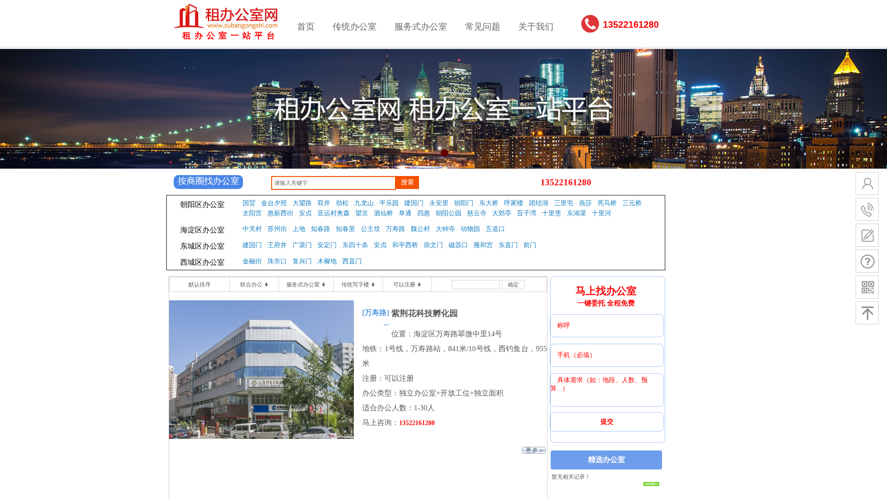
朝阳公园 (449, 213)
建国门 (414, 203)
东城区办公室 (202, 246)
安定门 (327, 245)
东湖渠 (576, 213)
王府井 (277, 245)
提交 (607, 421)
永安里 (439, 203)
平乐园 (389, 203)
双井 (323, 203)
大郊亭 (501, 213)
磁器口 (458, 245)
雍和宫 (483, 245)
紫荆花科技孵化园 (424, 313)
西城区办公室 (202, 262)
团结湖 (538, 203)
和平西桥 (405, 245)
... (386, 323)
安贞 (305, 213)
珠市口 (277, 261)
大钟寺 (445, 228)
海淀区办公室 (202, 230)
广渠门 (302, 245)
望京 (361, 213)
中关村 (252, 228)
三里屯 (563, 203)
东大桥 (488, 203)
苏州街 (277, 228)
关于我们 (535, 26)
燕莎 (585, 203)
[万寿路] (375, 312)
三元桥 (632, 203)
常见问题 (482, 26)
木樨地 (327, 261)
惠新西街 (280, 213)
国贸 (249, 203)
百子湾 (526, 213)
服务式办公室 (421, 26)
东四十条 (355, 245)
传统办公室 (355, 26)
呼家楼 (513, 203)
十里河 (601, 213)
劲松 (342, 203)
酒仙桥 (383, 213)
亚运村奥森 (333, 213)
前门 (529, 245)
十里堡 (551, 213)
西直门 (352, 261)
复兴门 (302, 261)
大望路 (302, 203)
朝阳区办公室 (202, 204)
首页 (306, 26)
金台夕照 (274, 203)
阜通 (405, 213)
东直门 (508, 245)
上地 (298, 228)
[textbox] (333, 183)
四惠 (423, 213)
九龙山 (364, 203)
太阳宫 (252, 213)
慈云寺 (476, 213)
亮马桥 (607, 203)
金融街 (252, 261)
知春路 (320, 228)
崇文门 (433, 245)
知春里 (345, 228)
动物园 (470, 228)
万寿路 (395, 228)
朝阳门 (464, 203)
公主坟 (370, 228)
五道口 (495, 228)
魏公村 (420, 228)
